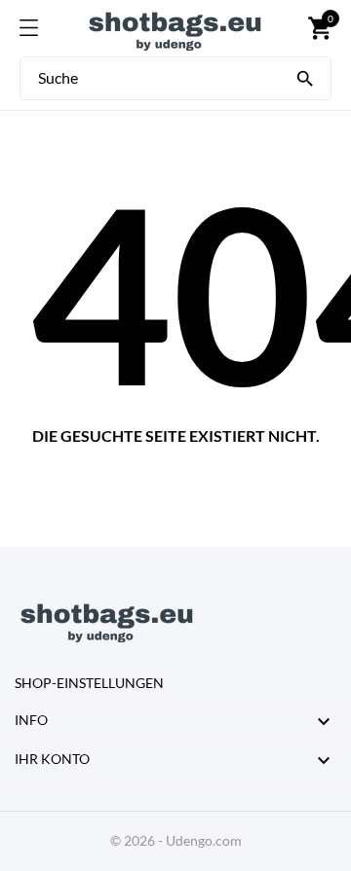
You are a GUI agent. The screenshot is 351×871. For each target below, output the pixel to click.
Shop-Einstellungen (89, 682)
